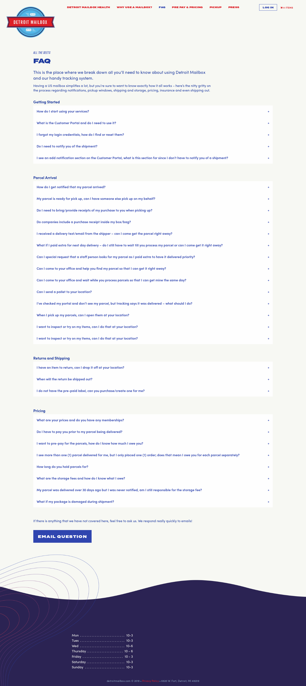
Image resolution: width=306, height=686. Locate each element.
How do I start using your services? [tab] (63, 111)
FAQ (162, 7)
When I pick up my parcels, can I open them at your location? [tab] (83, 315)
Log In (268, 8)
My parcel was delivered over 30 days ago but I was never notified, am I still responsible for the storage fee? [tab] (119, 489)
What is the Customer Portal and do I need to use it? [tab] (76, 122)
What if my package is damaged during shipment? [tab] (75, 501)
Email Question (62, 537)
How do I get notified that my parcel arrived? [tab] (71, 186)
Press (233, 7)
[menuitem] (88, 7)
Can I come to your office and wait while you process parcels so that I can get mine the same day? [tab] (111, 280)
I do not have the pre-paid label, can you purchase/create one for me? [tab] (91, 390)
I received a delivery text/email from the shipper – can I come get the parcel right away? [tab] (105, 233)
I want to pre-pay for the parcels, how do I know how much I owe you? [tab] (90, 443)
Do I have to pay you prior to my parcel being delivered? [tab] (79, 431)
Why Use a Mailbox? (134, 7)
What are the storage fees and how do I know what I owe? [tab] (81, 478)
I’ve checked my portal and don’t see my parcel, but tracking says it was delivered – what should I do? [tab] (114, 303)
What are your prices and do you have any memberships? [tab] (80, 420)
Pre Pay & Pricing (187, 7)
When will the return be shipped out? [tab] (64, 379)
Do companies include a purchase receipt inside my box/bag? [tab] (84, 221)
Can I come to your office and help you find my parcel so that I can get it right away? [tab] (101, 268)
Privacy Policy (150, 681)
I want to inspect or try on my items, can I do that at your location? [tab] (88, 326)
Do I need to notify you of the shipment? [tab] (67, 146)
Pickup (216, 7)
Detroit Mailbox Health (88, 7)
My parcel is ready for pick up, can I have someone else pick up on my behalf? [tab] (96, 198)
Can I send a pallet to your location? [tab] (64, 291)
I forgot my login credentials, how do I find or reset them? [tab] (80, 134)
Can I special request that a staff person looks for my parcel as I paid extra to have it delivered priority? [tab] (116, 256)
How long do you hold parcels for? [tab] (62, 466)
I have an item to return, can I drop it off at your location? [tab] (80, 367)
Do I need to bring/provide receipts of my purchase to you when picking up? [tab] (94, 210)
